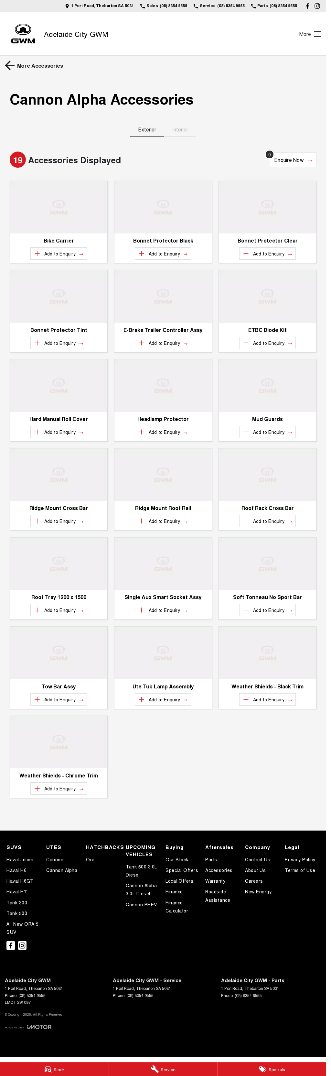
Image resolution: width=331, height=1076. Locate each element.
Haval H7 (16, 891)
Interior (180, 129)
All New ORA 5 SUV (22, 928)
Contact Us (257, 859)
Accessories (219, 870)
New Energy (258, 891)
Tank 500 (16, 913)
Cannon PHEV (141, 904)
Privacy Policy (300, 859)
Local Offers (179, 881)
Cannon (54, 859)
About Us (255, 870)
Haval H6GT (19, 881)
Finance (174, 891)
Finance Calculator (177, 906)
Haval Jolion (19, 859)
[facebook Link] (308, 6)
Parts (211, 859)
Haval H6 (16, 870)
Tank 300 (16, 902)
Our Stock (177, 859)
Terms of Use (300, 870)
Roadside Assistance (217, 895)
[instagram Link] (317, 6)
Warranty (215, 881)
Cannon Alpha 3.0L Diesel (141, 889)
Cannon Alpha (61, 870)
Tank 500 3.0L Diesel (141, 870)
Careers (254, 881)
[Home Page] (23, 34)
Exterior (147, 129)
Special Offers (182, 870)
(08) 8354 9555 (32, 995)
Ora (90, 859)
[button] (58, 207)
